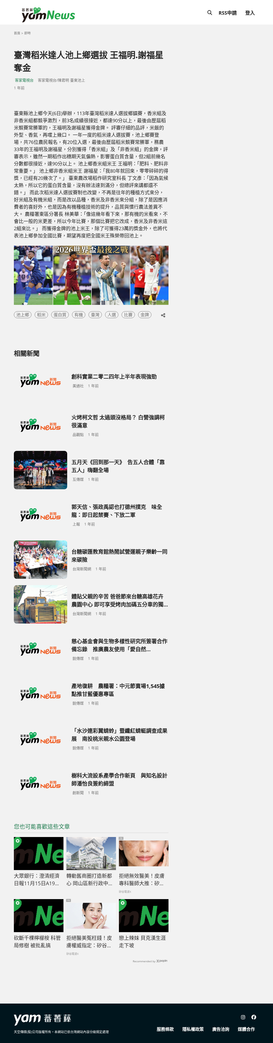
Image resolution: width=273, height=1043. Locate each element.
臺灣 (95, 315)
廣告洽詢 (220, 1029)
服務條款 (165, 1029)
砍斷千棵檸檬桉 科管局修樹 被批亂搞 (37, 942)
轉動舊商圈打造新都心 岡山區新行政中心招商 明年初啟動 (89, 879)
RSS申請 (228, 13)
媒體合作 (246, 1029)
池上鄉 (22, 315)
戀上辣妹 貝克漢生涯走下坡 (142, 942)
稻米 (41, 315)
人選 (111, 315)
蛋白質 (60, 315)
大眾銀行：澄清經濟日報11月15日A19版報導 (37, 879)
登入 (250, 13)
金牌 (144, 315)
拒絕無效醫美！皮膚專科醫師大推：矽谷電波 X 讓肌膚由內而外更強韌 (142, 879)
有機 (78, 315)
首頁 (17, 33)
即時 (27, 33)
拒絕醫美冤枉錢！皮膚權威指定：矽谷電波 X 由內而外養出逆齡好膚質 (89, 942)
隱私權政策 (193, 1029)
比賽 (128, 315)
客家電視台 (24, 80)
